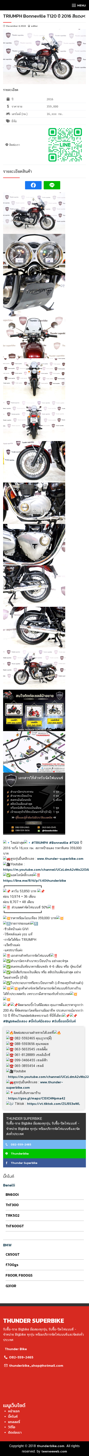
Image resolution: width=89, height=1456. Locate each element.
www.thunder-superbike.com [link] (60, 858)
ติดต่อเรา (15, 1432)
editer (34, 26)
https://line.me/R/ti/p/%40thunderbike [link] (34, 880)
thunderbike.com (50, 1445)
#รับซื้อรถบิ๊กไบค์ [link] (64, 1021)
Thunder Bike (16, 1349)
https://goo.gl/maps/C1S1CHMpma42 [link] (36, 1098)
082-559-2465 (20, 1144)
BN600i (12, 1194)
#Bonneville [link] (58, 842)
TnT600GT (15, 1226)
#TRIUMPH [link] (39, 842)
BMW (7, 1245)
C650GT (13, 1254)
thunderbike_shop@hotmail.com (35, 1365)
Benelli (9, 1185)
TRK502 (12, 1215)
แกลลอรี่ (14, 1421)
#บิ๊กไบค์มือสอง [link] (39, 1021)
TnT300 (12, 1205)
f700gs (12, 1264)
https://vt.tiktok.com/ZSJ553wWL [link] (53, 1103)
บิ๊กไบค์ (13, 1416)
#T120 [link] (74, 842)
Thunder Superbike (23, 1163)
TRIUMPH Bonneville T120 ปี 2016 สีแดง (43, 16)
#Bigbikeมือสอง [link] (15, 1021)
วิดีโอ (11, 1427)
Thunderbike (19, 1153)
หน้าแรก (14, 1411)
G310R (11, 1286)
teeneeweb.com (54, 1451)
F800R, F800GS (19, 1275)
